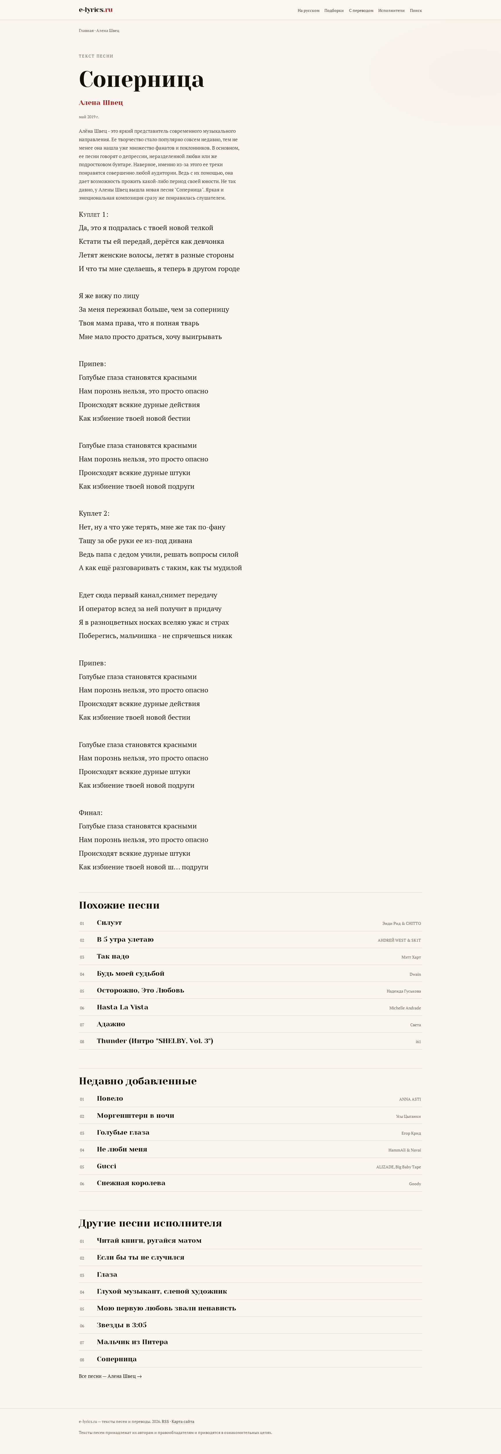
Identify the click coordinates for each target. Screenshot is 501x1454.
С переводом (361, 10)
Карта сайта (183, 1421)
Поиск (416, 10)
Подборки (334, 10)
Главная (86, 30)
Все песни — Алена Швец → (110, 1376)
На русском (309, 10)
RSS (165, 1421)
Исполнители (391, 10)
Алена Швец (107, 30)
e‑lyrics (96, 10)
